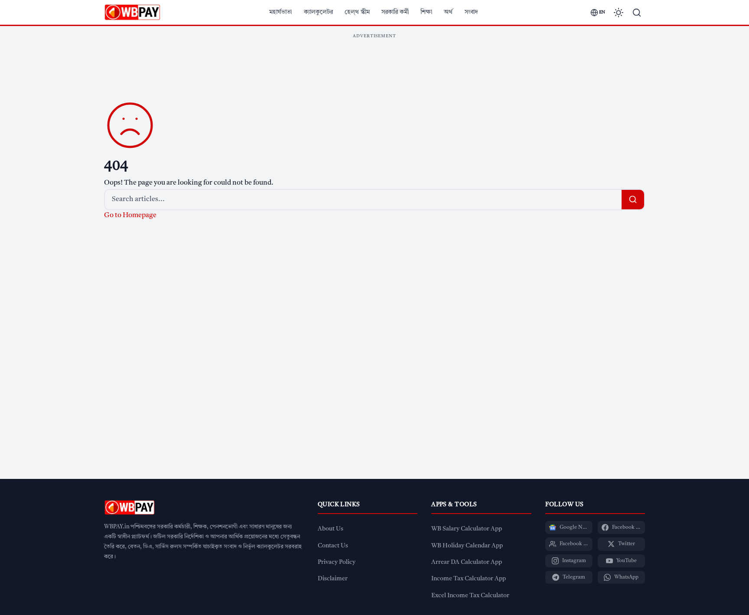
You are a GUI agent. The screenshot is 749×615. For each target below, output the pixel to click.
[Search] (637, 12)
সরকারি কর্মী (395, 12)
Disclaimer (333, 579)
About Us (330, 529)
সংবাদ (471, 12)
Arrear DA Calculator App (466, 562)
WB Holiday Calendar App (467, 546)
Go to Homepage (130, 215)
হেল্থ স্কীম (357, 12)
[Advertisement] (374, 62)
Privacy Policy (336, 562)
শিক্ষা (426, 12)
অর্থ (448, 12)
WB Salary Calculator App (466, 529)
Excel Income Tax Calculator (470, 596)
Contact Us (333, 546)
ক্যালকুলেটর (318, 12)
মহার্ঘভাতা (280, 12)
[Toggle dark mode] (618, 12)
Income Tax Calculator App (468, 579)
